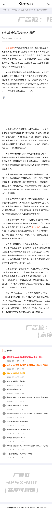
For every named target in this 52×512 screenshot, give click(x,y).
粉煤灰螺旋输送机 (14, 389)
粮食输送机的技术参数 (16, 381)
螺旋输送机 (35, 227)
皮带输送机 (41, 10)
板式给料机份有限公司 (16, 373)
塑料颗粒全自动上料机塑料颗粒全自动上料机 (25, 357)
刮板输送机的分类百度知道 (17, 405)
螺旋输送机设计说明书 (16, 438)
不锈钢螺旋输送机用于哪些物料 (19, 454)
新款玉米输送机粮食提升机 (17, 422)
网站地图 (43, 507)
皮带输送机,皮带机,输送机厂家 (24, 10)
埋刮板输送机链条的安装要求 (18, 430)
